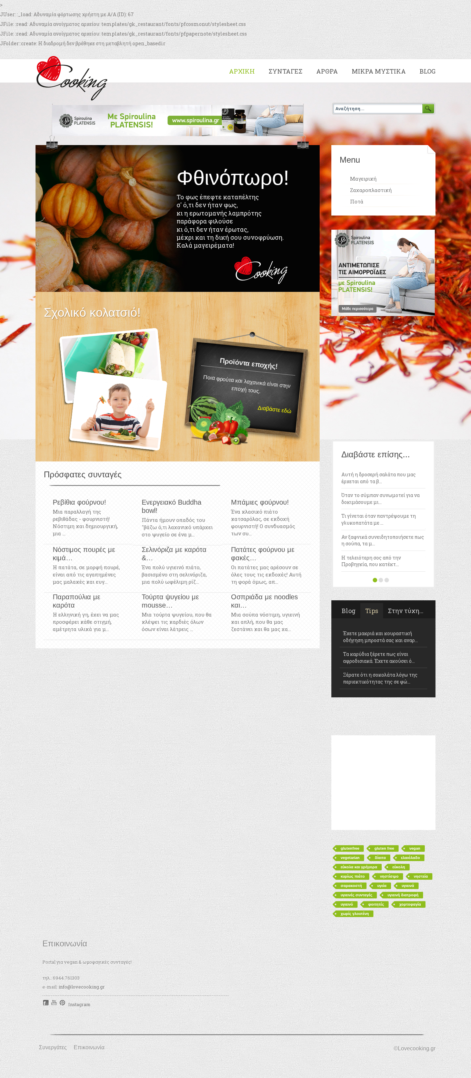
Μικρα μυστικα (379, 71)
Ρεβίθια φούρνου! (79, 502)
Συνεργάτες (53, 1001)
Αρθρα (327, 71)
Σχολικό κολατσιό (112, 390)
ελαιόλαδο (410, 812)
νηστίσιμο (389, 830)
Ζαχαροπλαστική (371, 190)
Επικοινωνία (89, 1001)
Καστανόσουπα (364, 633)
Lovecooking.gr (74, 77)
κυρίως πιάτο (353, 830)
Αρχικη (242, 71)
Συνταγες (285, 71)
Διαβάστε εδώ (275, 409)
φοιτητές (376, 858)
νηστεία (421, 830)
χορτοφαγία (410, 858)
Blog (427, 71)
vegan (414, 802)
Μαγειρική (363, 178)
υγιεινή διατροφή (403, 849)
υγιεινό (347, 858)
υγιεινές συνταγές (356, 849)
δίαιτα (380, 812)
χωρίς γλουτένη (355, 868)
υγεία (382, 840)
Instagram (79, 958)
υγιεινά (408, 840)
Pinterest (63, 957)
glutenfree (350, 802)
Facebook (45, 957)
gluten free (384, 802)
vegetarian (350, 812)
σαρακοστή (351, 840)
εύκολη (398, 821)
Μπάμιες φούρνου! (260, 502)
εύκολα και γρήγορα (359, 821)
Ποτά (356, 201)
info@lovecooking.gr (82, 941)
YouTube (54, 957)
